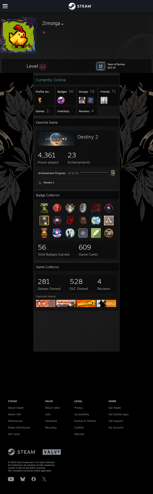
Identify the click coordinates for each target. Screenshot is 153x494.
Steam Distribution (19, 427)
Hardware (51, 420)
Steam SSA (14, 414)
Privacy (78, 407)
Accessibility (81, 414)
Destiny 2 (87, 137)
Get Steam (115, 407)
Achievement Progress (51, 173)
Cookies (79, 427)
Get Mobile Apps (119, 414)
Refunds (79, 434)
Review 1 (49, 182)
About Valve (52, 407)
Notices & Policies (85, 420)
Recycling (51, 427)
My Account (116, 427)
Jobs (48, 414)
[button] (36, 66)
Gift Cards (14, 434)
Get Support (116, 420)
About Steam (16, 407)
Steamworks (15, 420)
